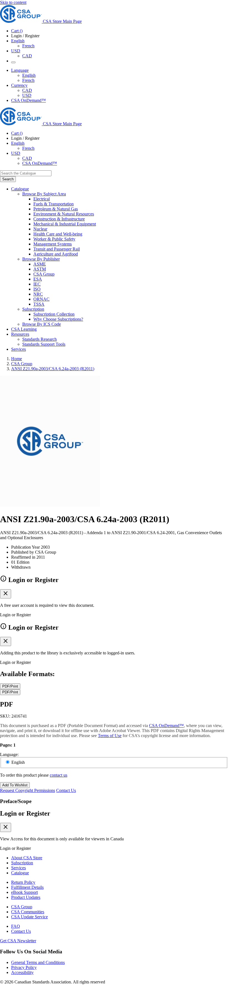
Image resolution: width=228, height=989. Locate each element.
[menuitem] (130, 199)
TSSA (38, 304)
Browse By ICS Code (41, 324)
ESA (37, 279)
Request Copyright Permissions (27, 790)
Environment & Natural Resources (63, 214)
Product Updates (25, 897)
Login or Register (25, 813)
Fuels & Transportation (53, 204)
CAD (27, 55)
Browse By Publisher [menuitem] (41, 259)
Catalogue (20, 872)
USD (15, 50)
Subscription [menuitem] (33, 309)
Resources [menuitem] (20, 334)
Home (16, 358)
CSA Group (43, 274)
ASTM (39, 269)
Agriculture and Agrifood (55, 254)
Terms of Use (110, 735)
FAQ (15, 926)
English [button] (17, 40)
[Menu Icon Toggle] (13, 62)
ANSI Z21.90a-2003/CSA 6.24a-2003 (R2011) (52, 368)
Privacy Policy (24, 967)
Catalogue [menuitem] (20, 188)
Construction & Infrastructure (59, 219)
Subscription (22, 862)
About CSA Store (26, 857)
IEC (37, 284)
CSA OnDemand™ (28, 100)
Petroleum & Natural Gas (55, 209)
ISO (37, 289)
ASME (39, 264)
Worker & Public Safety (54, 239)
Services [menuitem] (18, 349)
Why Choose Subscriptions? (58, 319)
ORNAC (41, 299)
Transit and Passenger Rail (56, 249)
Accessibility (22, 972)
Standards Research (39, 339)
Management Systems (52, 244)
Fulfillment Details (27, 887)
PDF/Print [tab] (10, 686)
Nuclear (40, 229)
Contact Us (66, 790)
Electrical (41, 199)
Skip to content (13, 2)
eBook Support (24, 892)
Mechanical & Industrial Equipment (64, 224)
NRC (38, 294)
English (29, 75)
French (28, 45)
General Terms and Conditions (38, 962)
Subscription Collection (54, 314)
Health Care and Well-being (57, 234)
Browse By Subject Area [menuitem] (44, 194)
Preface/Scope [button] (15, 801)
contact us (58, 775)
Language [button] (20, 70)
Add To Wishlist (15, 785)
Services (18, 867)
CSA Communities (27, 911)
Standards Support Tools (43, 344)
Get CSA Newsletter (18, 940)
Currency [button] (19, 85)
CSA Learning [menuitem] (24, 329)
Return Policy (23, 882)
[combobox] (25, 173)
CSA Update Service (29, 916)
